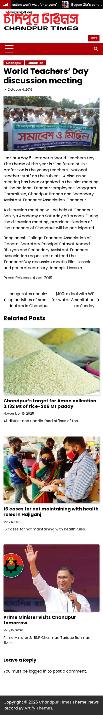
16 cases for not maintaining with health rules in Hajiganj (51, 511)
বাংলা (94, 38)
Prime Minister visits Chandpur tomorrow (40, 620)
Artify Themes (38, 708)
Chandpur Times (55, 702)
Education (35, 63)
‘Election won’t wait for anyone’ (25, 4)
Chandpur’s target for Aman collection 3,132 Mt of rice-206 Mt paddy (50, 403)
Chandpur (14, 63)
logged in (37, 671)
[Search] (96, 49)
